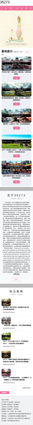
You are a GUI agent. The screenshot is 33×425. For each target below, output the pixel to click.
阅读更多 (27, 51)
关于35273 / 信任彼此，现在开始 (11, 402)
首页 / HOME (5, 399)
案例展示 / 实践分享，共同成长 (10, 409)
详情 (16, 78)
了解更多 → (16, 279)
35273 (5, 2)
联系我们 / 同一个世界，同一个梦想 (11, 411)
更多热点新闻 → (26, 388)
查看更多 (16, 274)
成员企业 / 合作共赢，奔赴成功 (10, 406)
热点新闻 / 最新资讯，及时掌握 (10, 404)
